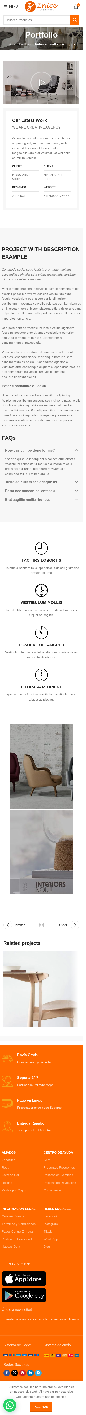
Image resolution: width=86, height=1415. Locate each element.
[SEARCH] (74, 20)
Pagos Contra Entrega (17, 1231)
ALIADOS (9, 1152)
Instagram (51, 1224)
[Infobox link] (41, 558)
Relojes (7, 1182)
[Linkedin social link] (30, 1373)
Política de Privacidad (17, 1239)
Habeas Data (11, 1246)
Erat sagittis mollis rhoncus (28, 500)
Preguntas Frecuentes (59, 1167)
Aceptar (41, 1407)
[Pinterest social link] (22, 1373)
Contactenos (52, 1190)
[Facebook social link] (6, 1373)
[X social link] (14, 1373)
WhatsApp (51, 1239)
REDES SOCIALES (57, 1208)
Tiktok (48, 1231)
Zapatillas (8, 1160)
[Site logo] (41, 6)
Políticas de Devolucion (60, 1182)
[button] (41, 83)
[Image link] (21, 1355)
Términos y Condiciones (19, 1224)
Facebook (51, 1216)
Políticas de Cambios (58, 1175)
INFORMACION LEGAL (19, 1208)
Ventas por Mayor (14, 1190)
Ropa (5, 1167)
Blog (47, 1246)
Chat (47, 1160)
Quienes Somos (13, 1216)
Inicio (11, 44)
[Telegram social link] (38, 1373)
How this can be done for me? (30, 450)
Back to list (41, 925)
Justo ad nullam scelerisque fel (31, 482)
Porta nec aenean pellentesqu (30, 491)
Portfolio (25, 44)
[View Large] (73, 956)
